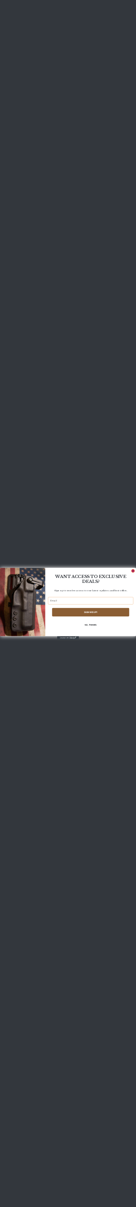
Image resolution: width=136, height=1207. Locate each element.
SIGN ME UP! (91, 612)
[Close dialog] (133, 570)
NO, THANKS (90, 625)
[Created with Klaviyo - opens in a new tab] (68, 637)
